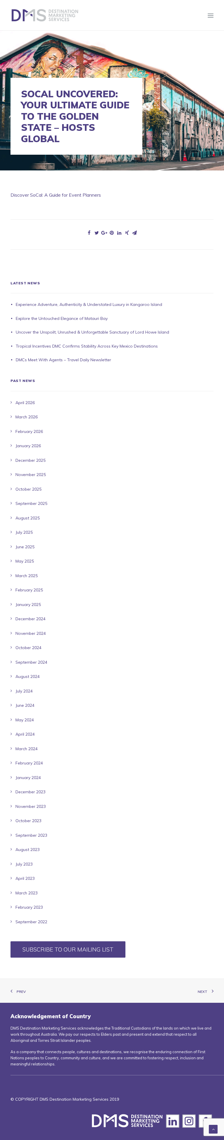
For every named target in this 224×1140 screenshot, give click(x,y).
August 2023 (27, 849)
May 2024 (24, 720)
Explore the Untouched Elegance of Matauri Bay (62, 318)
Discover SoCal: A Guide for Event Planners (55, 195)
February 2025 (29, 590)
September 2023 (31, 835)
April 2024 (25, 734)
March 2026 (26, 417)
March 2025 (26, 575)
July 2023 (24, 864)
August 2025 (27, 518)
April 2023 (25, 878)
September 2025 (31, 503)
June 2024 (24, 705)
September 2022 (31, 921)
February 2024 (29, 763)
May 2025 (24, 561)
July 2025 (24, 532)
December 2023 (30, 791)
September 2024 (31, 662)
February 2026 (29, 431)
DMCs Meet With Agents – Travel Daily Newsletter (63, 359)
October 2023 (28, 820)
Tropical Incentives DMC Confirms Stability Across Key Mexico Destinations (87, 346)
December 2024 (30, 618)
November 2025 (30, 474)
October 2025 (28, 489)
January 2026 (28, 445)
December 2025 (30, 460)
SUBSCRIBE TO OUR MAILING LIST (67, 949)
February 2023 (29, 907)
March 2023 (26, 893)
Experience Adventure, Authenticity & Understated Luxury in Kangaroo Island (89, 304)
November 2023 (30, 806)
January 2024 (28, 777)
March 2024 (26, 748)
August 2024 (27, 676)
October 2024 (28, 647)
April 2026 (25, 402)
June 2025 (24, 546)
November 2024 (30, 633)
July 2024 (24, 691)
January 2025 (28, 604)
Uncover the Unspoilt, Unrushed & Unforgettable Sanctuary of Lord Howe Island (92, 332)
